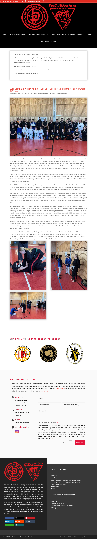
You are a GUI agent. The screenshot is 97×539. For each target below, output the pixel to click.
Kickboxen (54, 475)
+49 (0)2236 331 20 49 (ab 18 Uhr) (12, 1)
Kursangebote (19, 34)
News (11, 34)
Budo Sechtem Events (76, 34)
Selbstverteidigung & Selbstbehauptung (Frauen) (66, 480)
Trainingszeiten (60, 388)
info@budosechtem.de (33, 1)
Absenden (80, 443)
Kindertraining (43, 93)
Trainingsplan (61, 34)
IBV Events (90, 34)
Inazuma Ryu (35, 93)
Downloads (45, 41)
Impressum (54, 501)
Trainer (52, 34)
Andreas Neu (16, 93)
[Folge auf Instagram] (17, 431)
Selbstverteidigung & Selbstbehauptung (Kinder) (65, 482)
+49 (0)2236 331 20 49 (22, 413)
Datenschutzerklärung (57, 503)
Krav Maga (52, 93)
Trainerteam (44, 391)
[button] (9, 518)
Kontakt (53, 41)
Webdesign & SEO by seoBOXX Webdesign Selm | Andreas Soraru (78, 537)
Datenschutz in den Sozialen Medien (62, 505)
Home (5, 34)
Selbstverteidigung (61, 93)
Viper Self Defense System (38, 34)
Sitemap (53, 508)
